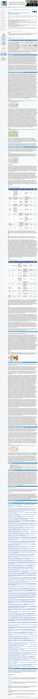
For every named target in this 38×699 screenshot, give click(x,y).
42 (36, 241)
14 (9, 83)
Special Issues (2, 27)
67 (12, 388)
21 (34, 94)
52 (8, 312)
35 (36, 177)
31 (8, 166)
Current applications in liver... (4, 37)
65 (8, 381)
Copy (9, 35)
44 (8, 245)
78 (11, 454)
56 (24, 333)
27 (32, 119)
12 (28, 80)
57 (10, 342)
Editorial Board (3, 21)
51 (16, 327)
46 (10, 250)
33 (19, 174)
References (3, 44)
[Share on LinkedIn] (36, 11)
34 (20, 175)
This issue (26, 9)
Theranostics (3, 46)
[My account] (37, 7)
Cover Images (2, 23)
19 (14, 91)
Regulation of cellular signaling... (3, 38)
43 (24, 243)
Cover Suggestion (3, 26)
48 (9, 253)
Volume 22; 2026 (3, 17)
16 (34, 86)
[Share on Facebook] (32, 11)
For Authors (5, 7)
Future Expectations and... (3, 41)
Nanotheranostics (4, 51)
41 (19, 241)
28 (8, 126)
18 (28, 88)
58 (11, 343)
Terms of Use (36, 697)
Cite (29, 9)
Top (3, 33)
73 (22, 412)
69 (36, 391)
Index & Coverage (3, 24)
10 (19, 77)
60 (13, 344)
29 (14, 171)
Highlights (3, 42)
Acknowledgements (3, 43)
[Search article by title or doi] (6, 29)
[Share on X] (34, 11)
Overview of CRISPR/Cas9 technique (4, 35)
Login (15, 7)
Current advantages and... (3, 40)
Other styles (13, 35)
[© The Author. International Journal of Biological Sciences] (29, 46)
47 (13, 252)
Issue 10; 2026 (3, 14)
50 (26, 308)
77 (8, 441)
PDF (33, 9)
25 (23, 109)
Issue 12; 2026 (3, 11)
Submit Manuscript (10, 7)
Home (1, 7)
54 (9, 317)
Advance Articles (3, 20)
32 (30, 166)
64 (20, 379)
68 (13, 388)
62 (19, 347)
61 (35, 349)
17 (35, 86)
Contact (18, 7)
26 (21, 118)
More (9, 29)
